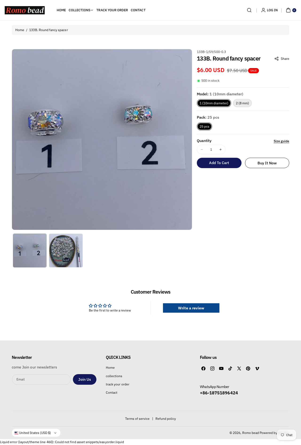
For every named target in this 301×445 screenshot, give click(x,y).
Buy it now (267, 163)
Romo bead (250, 433)
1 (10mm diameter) (214, 103)
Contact (111, 392)
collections (114, 376)
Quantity (204, 140)
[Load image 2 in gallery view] (66, 250)
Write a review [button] (191, 308)
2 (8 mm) (242, 103)
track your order (117, 384)
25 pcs (204, 126)
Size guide (281, 141)
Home (19, 30)
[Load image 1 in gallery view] (30, 250)
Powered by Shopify (274, 433)
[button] (249, 10)
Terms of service (137, 419)
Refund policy (165, 419)
